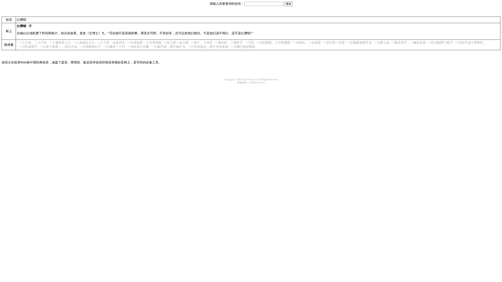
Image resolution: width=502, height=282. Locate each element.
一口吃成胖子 (28, 46)
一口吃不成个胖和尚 (469, 42)
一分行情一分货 (334, 42)
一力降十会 (381, 42)
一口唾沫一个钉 (114, 46)
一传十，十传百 (202, 42)
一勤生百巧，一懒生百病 (408, 42)
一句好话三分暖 (138, 46)
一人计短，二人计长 (33, 42)
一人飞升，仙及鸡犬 (111, 42)
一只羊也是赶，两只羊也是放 (207, 46)
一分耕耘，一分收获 (307, 42)
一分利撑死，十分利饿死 (273, 42)
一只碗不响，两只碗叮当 (168, 46)
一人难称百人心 (60, 42)
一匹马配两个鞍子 (440, 42)
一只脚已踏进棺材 (242, 46)
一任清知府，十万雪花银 (144, 42)
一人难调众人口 (84, 42)
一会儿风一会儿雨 (176, 42)
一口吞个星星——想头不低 (58, 46)
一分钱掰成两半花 (359, 42)
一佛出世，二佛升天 (229, 42)
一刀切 (249, 42)
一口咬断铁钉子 (90, 46)
